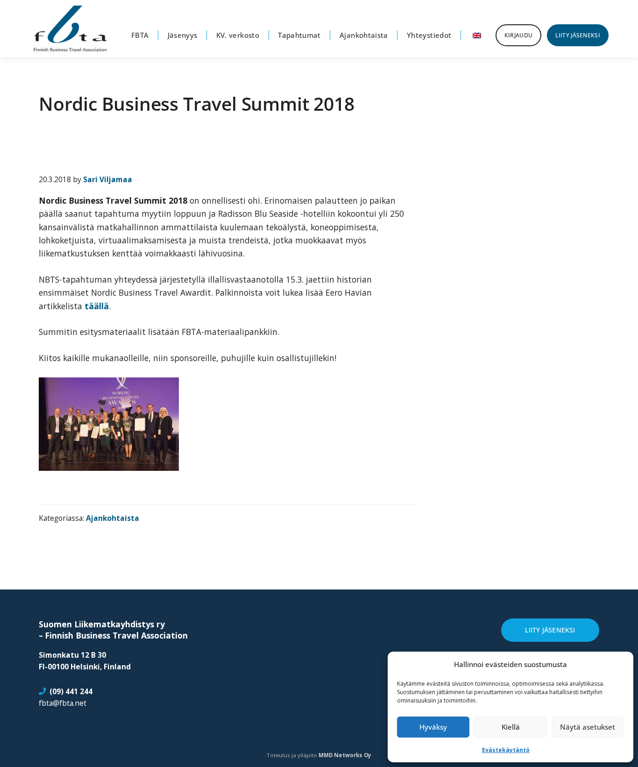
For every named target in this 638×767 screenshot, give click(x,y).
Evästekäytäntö (506, 750)
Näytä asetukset (587, 726)
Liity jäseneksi (550, 629)
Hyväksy (433, 726)
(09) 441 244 (71, 691)
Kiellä (511, 726)
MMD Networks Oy (345, 755)
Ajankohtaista (112, 518)
